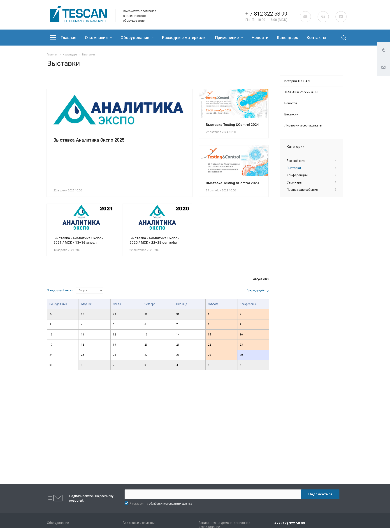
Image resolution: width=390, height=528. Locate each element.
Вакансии (291, 114)
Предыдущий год (258, 290)
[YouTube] (341, 16)
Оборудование (135, 37)
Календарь (287, 37)
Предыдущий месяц (60, 290)
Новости (260, 37)
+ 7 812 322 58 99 (266, 14)
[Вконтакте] (323, 16)
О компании (97, 37)
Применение (227, 37)
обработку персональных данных (170, 503)
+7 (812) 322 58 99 (289, 523)
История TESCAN (297, 81)
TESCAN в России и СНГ (301, 92)
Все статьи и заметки (139, 523)
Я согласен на (161, 503)
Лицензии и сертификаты (303, 125)
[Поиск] (340, 37)
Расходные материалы (184, 37)
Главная (68, 37)
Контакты (316, 37)
